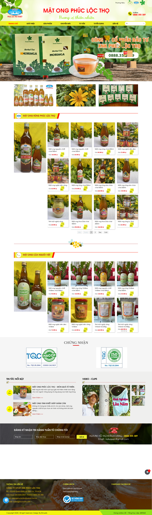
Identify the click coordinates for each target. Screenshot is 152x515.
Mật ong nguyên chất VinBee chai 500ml (103, 289)
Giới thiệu (31, 23)
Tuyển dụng (99, 23)
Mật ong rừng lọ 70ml (126, 221)
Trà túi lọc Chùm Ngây (112, 88)
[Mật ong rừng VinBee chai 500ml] (127, 273)
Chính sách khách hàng (70, 491)
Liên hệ (115, 23)
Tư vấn (82, 23)
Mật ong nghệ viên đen (127, 149)
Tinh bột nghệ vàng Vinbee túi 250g (102, 325)
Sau (100, 232)
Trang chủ (13, 23)
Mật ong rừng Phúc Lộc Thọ (30, 88)
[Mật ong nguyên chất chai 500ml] (58, 134)
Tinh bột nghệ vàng (56, 221)
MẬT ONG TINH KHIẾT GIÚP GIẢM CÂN (49, 403)
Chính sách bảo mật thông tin (72, 488)
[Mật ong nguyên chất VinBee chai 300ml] (58, 273)
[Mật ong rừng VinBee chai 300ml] (81, 273)
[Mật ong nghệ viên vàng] (58, 170)
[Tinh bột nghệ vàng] (58, 207)
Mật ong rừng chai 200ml (104, 149)
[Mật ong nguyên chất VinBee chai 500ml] (104, 273)
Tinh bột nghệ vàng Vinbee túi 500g (125, 325)
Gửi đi (82, 437)
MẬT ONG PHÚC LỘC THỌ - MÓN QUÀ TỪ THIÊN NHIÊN (53, 387)
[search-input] (135, 23)
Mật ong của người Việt (71, 88)
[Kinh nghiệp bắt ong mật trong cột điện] (106, 400)
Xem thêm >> (37, 397)
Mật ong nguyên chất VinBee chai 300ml (57, 289)
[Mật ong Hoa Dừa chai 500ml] (81, 207)
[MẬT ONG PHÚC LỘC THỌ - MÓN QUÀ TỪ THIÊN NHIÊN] (22, 393)
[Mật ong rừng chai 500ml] (81, 170)
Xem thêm (46, 95)
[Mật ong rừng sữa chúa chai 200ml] (127, 170)
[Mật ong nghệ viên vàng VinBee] (81, 310)
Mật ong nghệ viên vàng (58, 185)
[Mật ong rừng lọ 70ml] (127, 207)
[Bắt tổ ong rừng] (138, 401)
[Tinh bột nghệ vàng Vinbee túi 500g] (127, 310)
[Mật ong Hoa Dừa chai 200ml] (104, 207)
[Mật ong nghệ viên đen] (127, 134)
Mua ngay (58, 155)
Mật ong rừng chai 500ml (81, 185)
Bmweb (44, 513)
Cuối (105, 232)
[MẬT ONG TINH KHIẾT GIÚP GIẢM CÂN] (22, 409)
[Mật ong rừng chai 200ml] (104, 134)
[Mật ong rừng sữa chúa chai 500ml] (104, 170)
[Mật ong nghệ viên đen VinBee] (58, 310)
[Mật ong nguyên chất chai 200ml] (81, 134)
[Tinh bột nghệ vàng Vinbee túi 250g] (104, 310)
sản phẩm (47, 23)
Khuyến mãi (66, 23)
